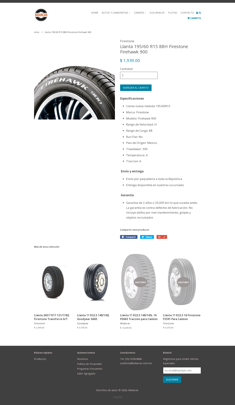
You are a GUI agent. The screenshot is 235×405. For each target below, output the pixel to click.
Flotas (172, 12)
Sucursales (157, 12)
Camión (139, 12)
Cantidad (126, 69)
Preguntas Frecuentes (89, 368)
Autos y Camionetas (115, 12)
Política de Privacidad (89, 364)
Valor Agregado (86, 373)
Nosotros (82, 359)
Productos (40, 359)
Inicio (36, 32)
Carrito (195, 18)
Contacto (187, 12)
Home (94, 12)
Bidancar (133, 390)
